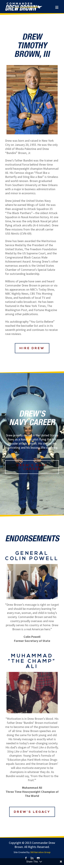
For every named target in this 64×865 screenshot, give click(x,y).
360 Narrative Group (40, 852)
